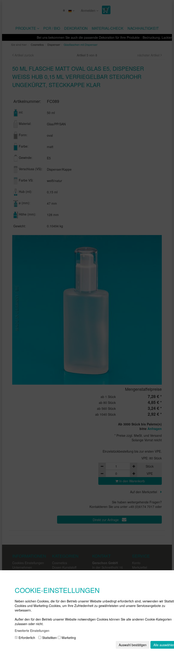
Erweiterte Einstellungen (32, 630)
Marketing (68, 637)
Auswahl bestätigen (133, 645)
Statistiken (49, 637)
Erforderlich (26, 637)
